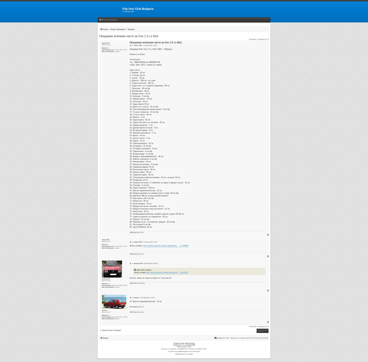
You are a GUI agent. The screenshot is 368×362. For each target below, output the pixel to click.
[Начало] (110, 9)
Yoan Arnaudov (195, 351)
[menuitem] (108, 20)
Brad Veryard (190, 343)
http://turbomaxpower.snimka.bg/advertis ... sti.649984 (165, 246)
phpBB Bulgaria (183, 351)
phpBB (180, 349)
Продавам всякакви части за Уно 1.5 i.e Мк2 (128, 36)
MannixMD (191, 345)
